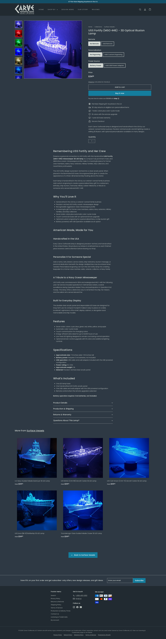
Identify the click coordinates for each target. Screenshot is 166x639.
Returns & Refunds (57, 602)
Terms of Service (57, 608)
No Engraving (95, 54)
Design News (68, 9)
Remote (91, 39)
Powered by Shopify (104, 635)
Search (53, 595)
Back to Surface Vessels (84, 555)
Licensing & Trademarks (59, 617)
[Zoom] (53, 49)
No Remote (94, 44)
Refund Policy (68, 635)
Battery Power (95, 65)
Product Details (60, 403)
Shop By (52, 9)
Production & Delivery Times (60, 611)
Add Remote (107, 44)
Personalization (94, 50)
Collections (98, 27)
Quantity (92, 137)
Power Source (94, 61)
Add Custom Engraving (113, 54)
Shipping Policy (56, 605)
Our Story (83, 9)
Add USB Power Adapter (114, 65)
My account (55, 620)
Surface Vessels (109, 27)
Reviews (96, 9)
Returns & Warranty (62, 414)
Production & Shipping (63, 408)
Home (41, 9)
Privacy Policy (55, 598)
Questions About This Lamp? (66, 420)
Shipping (91, 82)
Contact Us (55, 614)
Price (90, 72)
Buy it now (119, 93)
